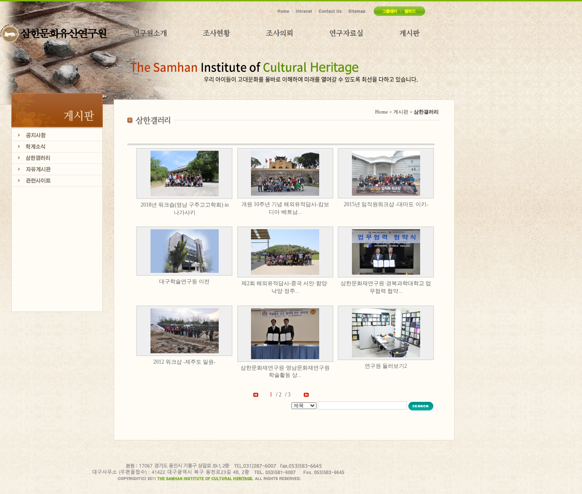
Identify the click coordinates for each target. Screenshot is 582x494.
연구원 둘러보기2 (386, 366)
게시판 (409, 33)
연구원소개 (150, 33)
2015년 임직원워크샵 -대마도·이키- (386, 204)
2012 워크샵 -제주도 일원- (184, 362)
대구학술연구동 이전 (184, 281)
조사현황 (216, 33)
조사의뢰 (279, 33)
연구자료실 (346, 33)
